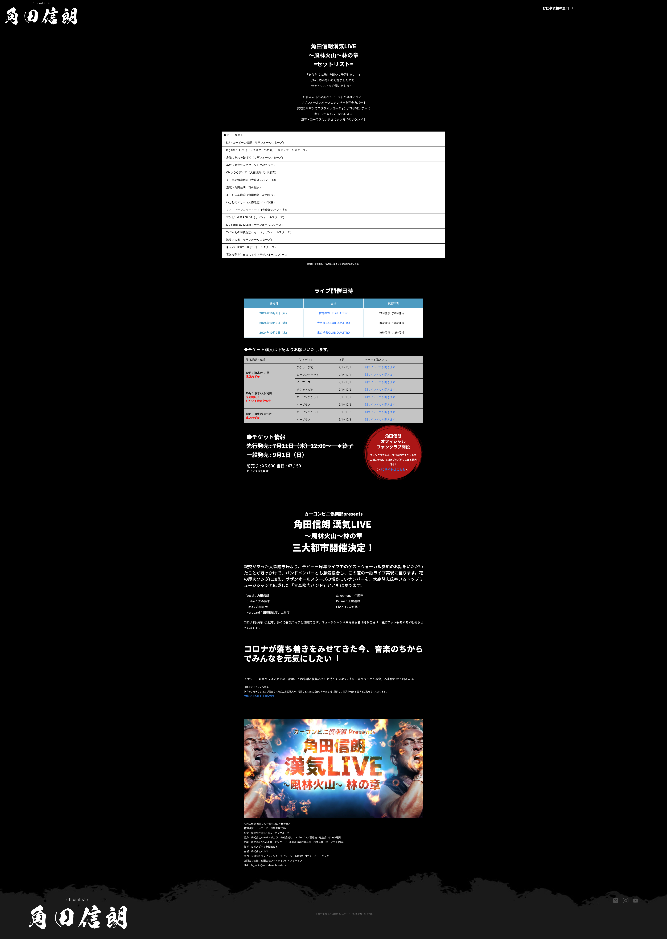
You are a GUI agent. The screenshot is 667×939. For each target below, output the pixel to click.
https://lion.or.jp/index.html (259, 695)
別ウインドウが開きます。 (381, 367)
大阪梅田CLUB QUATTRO (333, 323)
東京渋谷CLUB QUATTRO (333, 332)
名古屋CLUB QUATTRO (333, 313)
